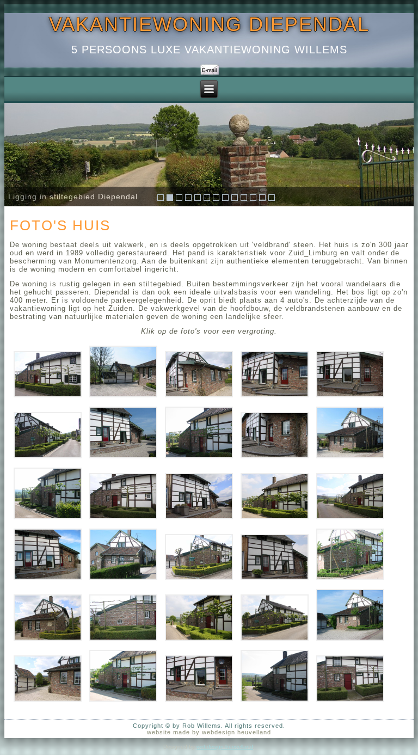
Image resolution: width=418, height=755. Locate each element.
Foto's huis (60, 225)
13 (271, 197)
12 (262, 197)
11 (253, 197)
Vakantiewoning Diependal (209, 24)
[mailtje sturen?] (209, 69)
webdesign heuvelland (224, 747)
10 (244, 197)
